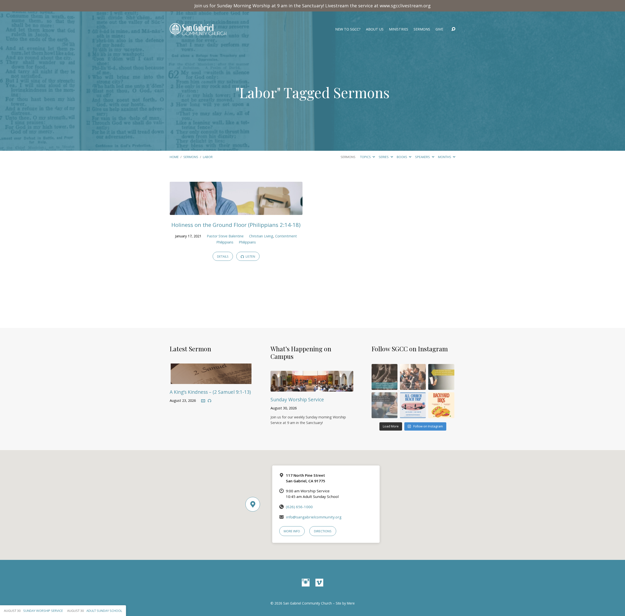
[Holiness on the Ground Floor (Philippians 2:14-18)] (236, 211)
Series (384, 157)
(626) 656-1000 (299, 506)
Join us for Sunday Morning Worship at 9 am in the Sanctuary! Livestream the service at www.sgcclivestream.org (312, 6)
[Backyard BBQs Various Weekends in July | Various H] (441, 405)
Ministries (398, 29)
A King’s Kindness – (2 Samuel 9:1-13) (210, 392)
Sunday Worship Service (297, 399)
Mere (351, 603)
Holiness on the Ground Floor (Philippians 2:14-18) (236, 225)
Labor (208, 157)
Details (223, 256)
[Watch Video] (203, 401)
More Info (292, 531)
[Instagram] (306, 582)
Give (439, 29)
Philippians (224, 242)
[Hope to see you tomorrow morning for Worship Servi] (413, 377)
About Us (375, 29)
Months (445, 157)
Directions (323, 531)
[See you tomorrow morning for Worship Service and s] (441, 377)
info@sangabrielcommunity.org (314, 517)
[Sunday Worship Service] (312, 388)
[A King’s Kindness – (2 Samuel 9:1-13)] (211, 380)
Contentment (286, 236)
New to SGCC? (348, 29)
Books (402, 157)
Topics (366, 157)
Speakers (423, 157)
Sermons (422, 29)
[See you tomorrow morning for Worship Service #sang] (384, 405)
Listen (250, 256)
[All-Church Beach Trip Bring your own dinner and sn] (413, 405)
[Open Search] (453, 29)
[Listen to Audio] (209, 401)
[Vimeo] (319, 582)
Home (174, 157)
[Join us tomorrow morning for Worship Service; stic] (384, 377)
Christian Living (261, 236)
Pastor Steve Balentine (225, 236)
